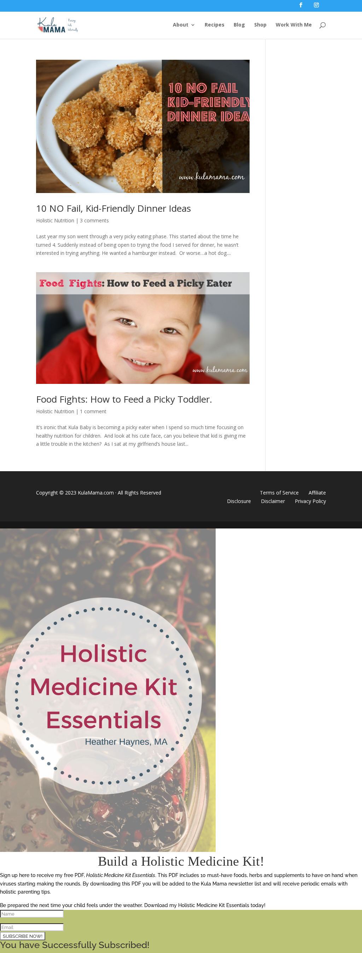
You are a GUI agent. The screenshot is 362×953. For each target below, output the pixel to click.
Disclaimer (273, 501)
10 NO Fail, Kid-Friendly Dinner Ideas (113, 208)
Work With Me (294, 25)
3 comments (94, 220)
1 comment (93, 411)
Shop (260, 25)
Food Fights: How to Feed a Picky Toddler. (124, 399)
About (180, 25)
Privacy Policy (310, 501)
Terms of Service (279, 492)
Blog (239, 25)
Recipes (214, 25)
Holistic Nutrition (55, 220)
